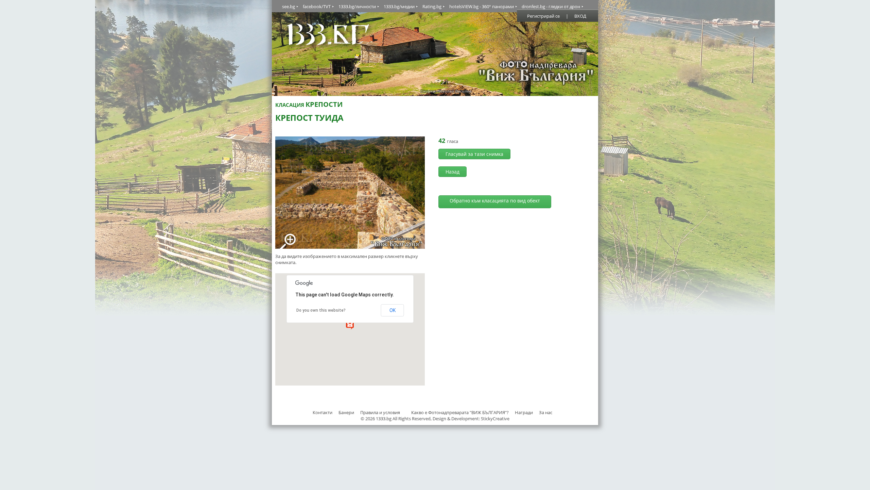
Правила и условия (380, 412)
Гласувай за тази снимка (474, 154)
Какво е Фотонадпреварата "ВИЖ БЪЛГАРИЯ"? (460, 412)
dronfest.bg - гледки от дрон (551, 6)
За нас (545, 412)
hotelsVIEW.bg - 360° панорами (481, 6)
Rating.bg (431, 6)
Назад (452, 171)
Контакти (322, 412)
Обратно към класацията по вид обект (495, 200)
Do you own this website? (321, 310)
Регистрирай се (543, 16)
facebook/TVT (317, 6)
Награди (524, 412)
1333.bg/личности (357, 6)
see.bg (288, 6)
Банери (346, 412)
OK (392, 310)
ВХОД (580, 16)
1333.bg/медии (399, 6)
